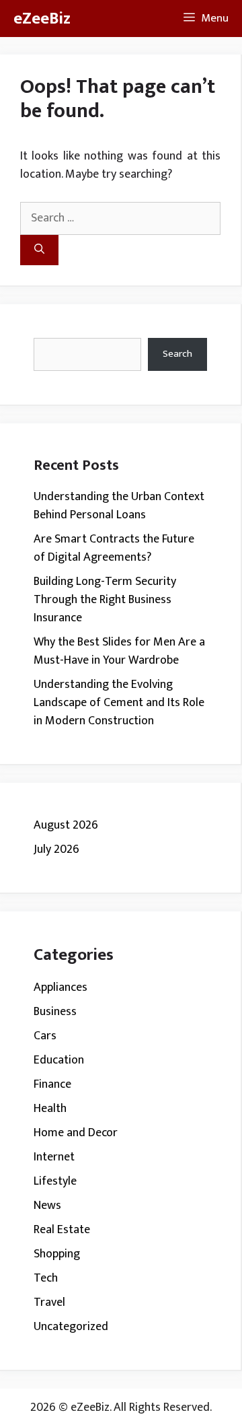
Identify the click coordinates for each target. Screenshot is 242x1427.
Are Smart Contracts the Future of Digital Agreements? (114, 548)
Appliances (60, 987)
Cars (45, 1036)
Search (177, 353)
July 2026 (56, 849)
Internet (54, 1157)
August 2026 (66, 825)
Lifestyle (55, 1181)
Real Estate (62, 1230)
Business (55, 1012)
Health (50, 1109)
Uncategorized (71, 1327)
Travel (49, 1302)
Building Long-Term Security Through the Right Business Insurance (105, 599)
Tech (46, 1278)
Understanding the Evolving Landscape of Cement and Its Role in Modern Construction (119, 702)
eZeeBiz (42, 18)
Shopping (57, 1254)
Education (59, 1060)
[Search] (39, 250)
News (47, 1205)
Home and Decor (76, 1133)
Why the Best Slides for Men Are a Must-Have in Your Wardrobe (119, 651)
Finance (52, 1084)
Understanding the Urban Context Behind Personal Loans (119, 506)
